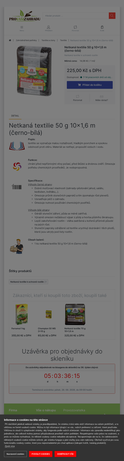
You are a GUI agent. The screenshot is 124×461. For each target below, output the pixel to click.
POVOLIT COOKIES (41, 454)
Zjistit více (10, 446)
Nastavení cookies (15, 454)
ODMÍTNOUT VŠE (65, 454)
